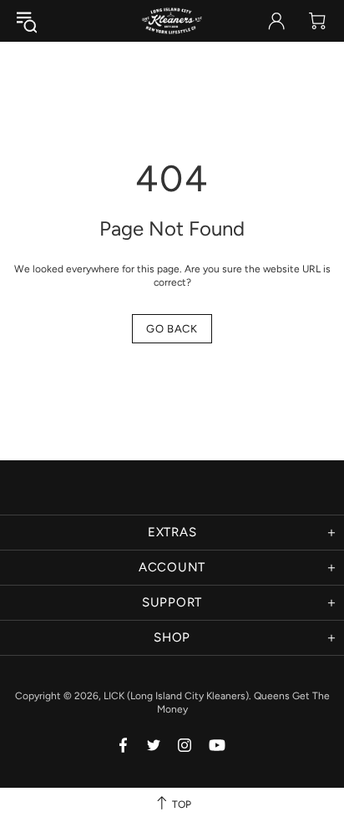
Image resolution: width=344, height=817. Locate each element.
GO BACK (172, 328)
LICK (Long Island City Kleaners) (172, 21)
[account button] (276, 21)
